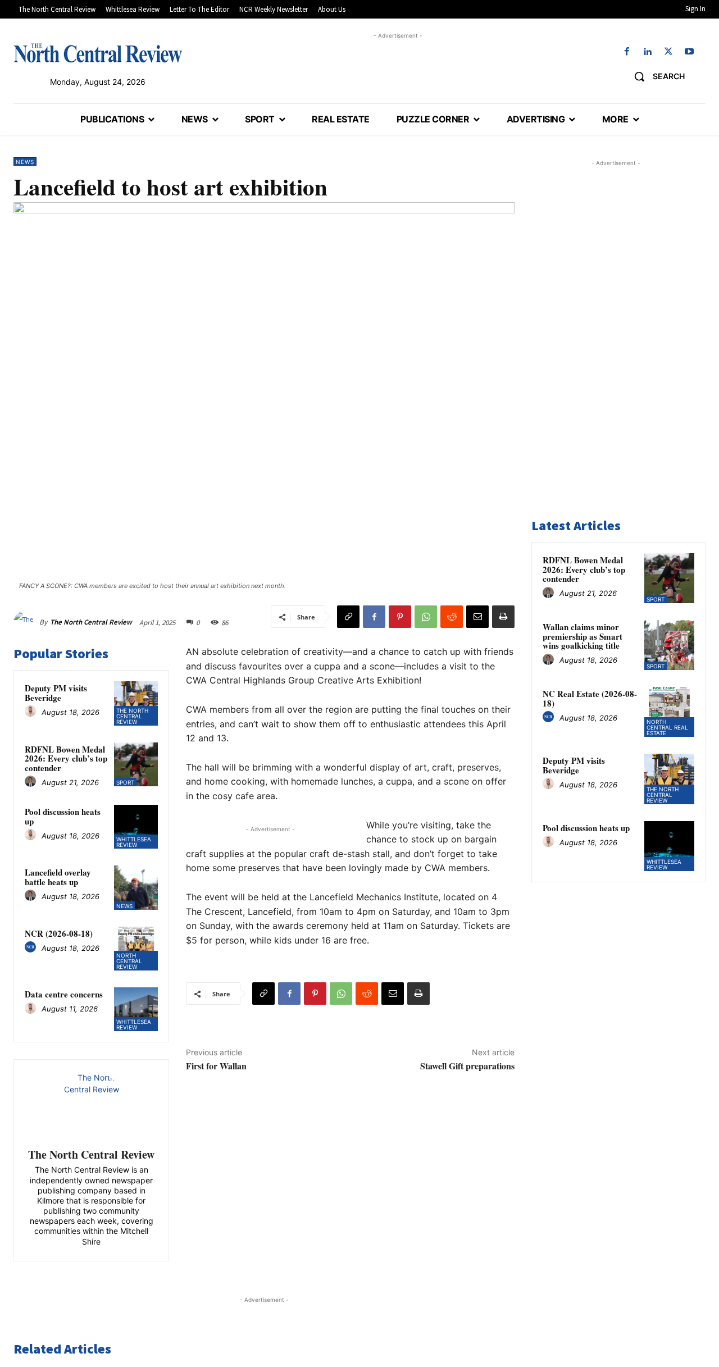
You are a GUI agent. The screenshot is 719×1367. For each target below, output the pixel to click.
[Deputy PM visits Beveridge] (136, 703)
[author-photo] (32, 711)
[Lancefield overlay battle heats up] (136, 887)
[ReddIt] (451, 616)
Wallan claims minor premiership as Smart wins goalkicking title (582, 636)
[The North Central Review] (26, 622)
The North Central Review (91, 622)
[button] (655, 76)
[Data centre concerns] (136, 1009)
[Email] (477, 616)
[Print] (503, 616)
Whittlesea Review (133, 842)
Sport (125, 782)
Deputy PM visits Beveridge (56, 693)
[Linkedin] (647, 52)
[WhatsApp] (426, 616)
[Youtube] (689, 52)
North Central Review (129, 961)
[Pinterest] (400, 616)
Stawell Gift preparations (467, 1065)
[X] (668, 52)
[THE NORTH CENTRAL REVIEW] (97, 53)
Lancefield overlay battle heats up (58, 877)
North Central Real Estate (667, 727)
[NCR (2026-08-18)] (136, 948)
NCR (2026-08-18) (59, 933)
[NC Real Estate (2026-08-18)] (669, 712)
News (25, 161)
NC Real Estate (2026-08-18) (590, 698)
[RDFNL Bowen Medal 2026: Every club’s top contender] (136, 764)
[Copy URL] (348, 616)
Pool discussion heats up (63, 816)
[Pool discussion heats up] (136, 827)
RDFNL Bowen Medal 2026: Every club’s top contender (66, 758)
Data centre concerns (64, 994)
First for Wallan (216, 1065)
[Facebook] (626, 52)
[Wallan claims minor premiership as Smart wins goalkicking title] (669, 645)
